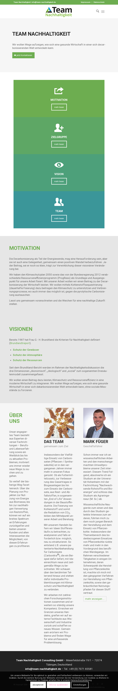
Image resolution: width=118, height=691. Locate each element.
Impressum (85, 2)
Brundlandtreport (20, 343)
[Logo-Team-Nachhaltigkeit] (59, 12)
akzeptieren (38, 685)
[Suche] (96, 12)
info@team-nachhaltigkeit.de (43, 2)
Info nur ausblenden (58, 685)
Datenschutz (99, 2)
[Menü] (102, 12)
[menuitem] (85, 2)
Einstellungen (79, 685)
